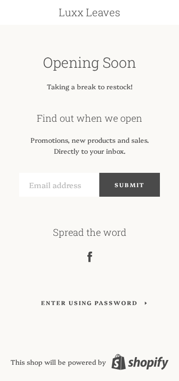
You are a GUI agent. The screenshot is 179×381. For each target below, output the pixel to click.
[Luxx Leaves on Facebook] (89, 255)
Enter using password (89, 302)
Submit (130, 184)
